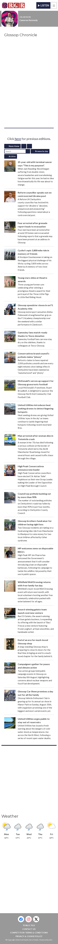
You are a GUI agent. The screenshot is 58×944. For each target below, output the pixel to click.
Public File (29, 925)
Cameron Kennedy (28, 20)
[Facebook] (21, 919)
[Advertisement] (29, 780)
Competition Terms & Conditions (29, 933)
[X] (36, 919)
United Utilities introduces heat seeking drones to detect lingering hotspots (35, 408)
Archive (12, 156)
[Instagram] (28, 919)
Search (28, 151)
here (18, 139)
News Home (14, 146)
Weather (9, 816)
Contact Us (29, 929)
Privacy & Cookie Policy (29, 936)
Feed (23, 146)
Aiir (50, 940)
